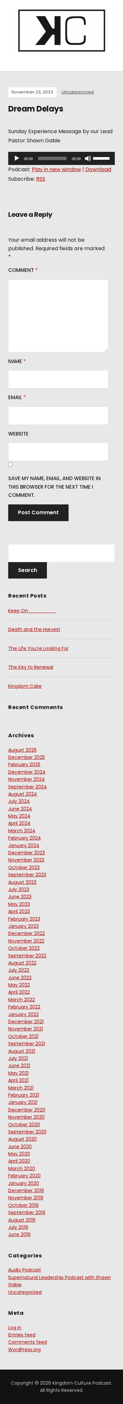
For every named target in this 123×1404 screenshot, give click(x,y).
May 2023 (19, 904)
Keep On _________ (32, 610)
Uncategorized (78, 92)
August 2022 (22, 963)
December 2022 (26, 933)
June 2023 (19, 896)
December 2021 (26, 1021)
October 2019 (23, 1205)
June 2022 (19, 977)
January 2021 (22, 1102)
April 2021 (18, 1080)
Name (17, 361)
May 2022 (19, 985)
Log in (14, 1327)
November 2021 (25, 1029)
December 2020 (26, 1110)
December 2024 (27, 772)
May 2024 (19, 816)
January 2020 (23, 1183)
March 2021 (20, 1088)
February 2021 (23, 1095)
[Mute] (88, 158)
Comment (23, 270)
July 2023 (18, 889)
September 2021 (26, 1043)
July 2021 (18, 1058)
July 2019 (18, 1227)
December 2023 (26, 852)
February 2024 (24, 838)
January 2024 (23, 845)
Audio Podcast (24, 1270)
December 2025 (26, 757)
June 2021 (19, 1065)
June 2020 (20, 1146)
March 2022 (21, 999)
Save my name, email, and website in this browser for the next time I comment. (54, 487)
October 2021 (23, 1036)
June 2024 (20, 808)
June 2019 (19, 1234)
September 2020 (27, 1132)
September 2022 (27, 955)
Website (18, 433)
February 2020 (24, 1175)
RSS (40, 179)
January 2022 (23, 1014)
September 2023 (27, 874)
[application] (61, 158)
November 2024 (26, 779)
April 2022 (19, 992)
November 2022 (26, 941)
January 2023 (23, 926)
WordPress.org (24, 1349)
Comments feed (27, 1342)
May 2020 (19, 1153)
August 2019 (21, 1220)
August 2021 (21, 1051)
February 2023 (24, 919)
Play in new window (56, 169)
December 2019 (26, 1190)
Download (98, 169)
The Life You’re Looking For (38, 648)
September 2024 (27, 786)
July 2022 (18, 970)
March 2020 (21, 1168)
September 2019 (26, 1212)
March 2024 (21, 830)
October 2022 (24, 948)
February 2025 (24, 764)
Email (17, 397)
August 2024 (22, 794)
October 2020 (24, 1124)
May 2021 (18, 1073)
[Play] (16, 158)
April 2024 (19, 823)
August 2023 (22, 882)
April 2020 (19, 1161)
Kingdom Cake (25, 686)
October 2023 (24, 867)
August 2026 (22, 750)
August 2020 (22, 1139)
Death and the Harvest (34, 629)
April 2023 (19, 911)
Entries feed (21, 1335)
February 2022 (24, 1007)
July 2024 (19, 801)
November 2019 (25, 1197)
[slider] (102, 158)
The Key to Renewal (30, 667)
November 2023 (26, 860)
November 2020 (26, 1117)
